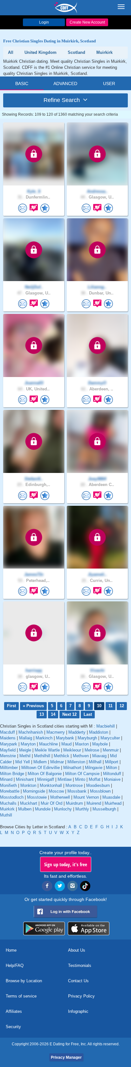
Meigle (25, 750)
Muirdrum (74, 803)
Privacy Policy (81, 996)
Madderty (77, 732)
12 (122, 705)
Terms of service (21, 996)
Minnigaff (45, 779)
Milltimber (9, 767)
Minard (6, 779)
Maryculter (110, 738)
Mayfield (8, 750)
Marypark (8, 744)
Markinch (44, 738)
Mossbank (76, 791)
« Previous (33, 705)
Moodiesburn (98, 785)
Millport (111, 761)
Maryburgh (87, 738)
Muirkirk (7, 809)
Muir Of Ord (51, 803)
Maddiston (98, 732)
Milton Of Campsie (82, 773)
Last (88, 714)
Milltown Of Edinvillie (40, 767)
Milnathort (72, 767)
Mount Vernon (86, 797)
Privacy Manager (66, 1057)
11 (110, 705)
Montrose (74, 785)
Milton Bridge (12, 773)
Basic (21, 83)
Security (13, 1026)
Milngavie (93, 767)
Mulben (24, 809)
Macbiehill (105, 726)
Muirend (93, 803)
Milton (111, 767)
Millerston (76, 761)
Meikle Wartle (47, 750)
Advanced (65, 83)
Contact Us (78, 980)
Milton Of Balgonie (45, 773)
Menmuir (111, 750)
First (11, 705)
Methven (81, 755)
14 (53, 714)
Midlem (40, 761)
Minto (80, 779)
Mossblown (100, 791)
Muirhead (113, 803)
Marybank (65, 738)
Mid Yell (22, 761)
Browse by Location (24, 980)
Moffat (94, 779)
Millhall (95, 761)
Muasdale (111, 797)
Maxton (82, 744)
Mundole (43, 809)
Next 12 (69, 714)
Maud (66, 744)
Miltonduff (112, 773)
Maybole (100, 744)
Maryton (28, 744)
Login (44, 22)
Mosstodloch (12, 797)
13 (41, 714)
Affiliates (14, 1011)
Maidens (8, 738)
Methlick (61, 755)
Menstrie (8, 755)
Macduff (7, 732)
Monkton (28, 785)
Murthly (82, 809)
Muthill (6, 815)
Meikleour (72, 750)
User (109, 83)
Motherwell (60, 797)
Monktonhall (51, 785)
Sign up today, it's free (65, 864)
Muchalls (8, 803)
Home (11, 950)
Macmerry (55, 732)
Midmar (57, 761)
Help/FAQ (15, 965)
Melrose (92, 750)
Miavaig (99, 755)
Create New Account (87, 22)
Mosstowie (37, 797)
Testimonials (79, 965)
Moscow (56, 791)
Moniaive (112, 779)
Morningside (34, 791)
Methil (25, 755)
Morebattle (9, 791)
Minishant (25, 779)
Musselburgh (104, 809)
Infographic (78, 1011)
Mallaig (25, 738)
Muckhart (28, 803)
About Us (76, 950)
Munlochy (63, 809)
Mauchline (48, 744)
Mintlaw (65, 779)
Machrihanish (30, 732)
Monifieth (8, 785)
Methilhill (42, 755)
